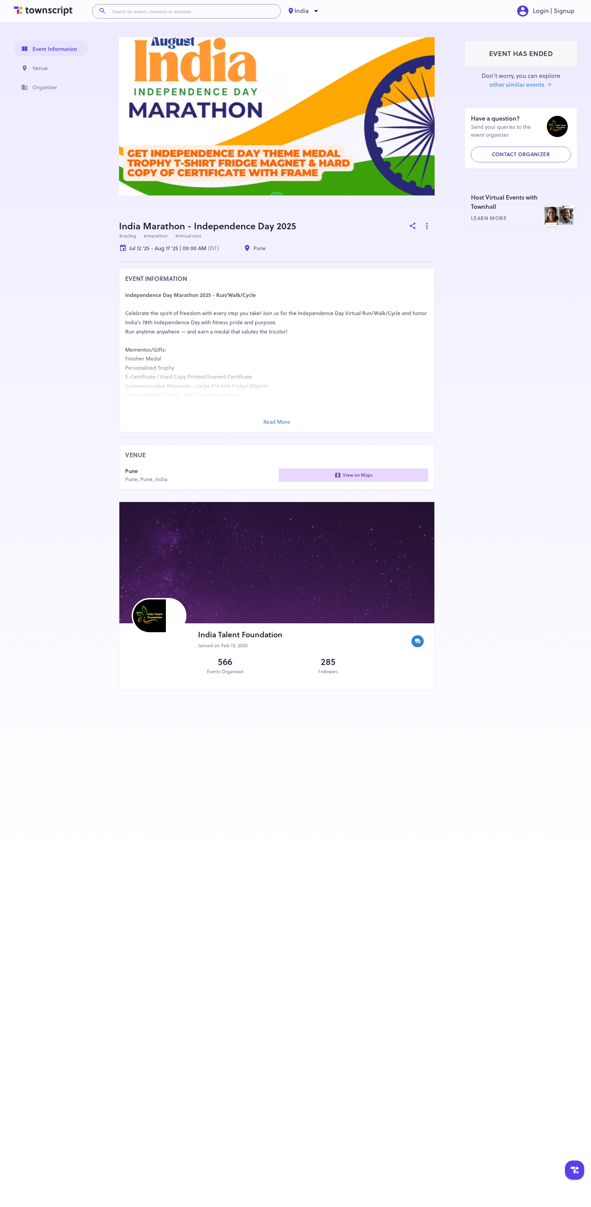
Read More (276, 421)
